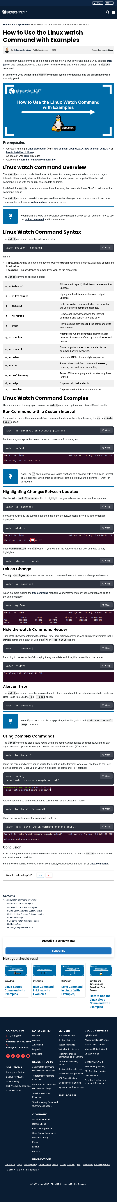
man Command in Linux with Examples (43, 990)
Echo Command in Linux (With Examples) (72, 990)
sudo (26, 156)
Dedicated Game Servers (70, 1069)
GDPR (63, 1164)
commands (102, 50)
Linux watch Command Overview (21, 900)
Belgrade (36, 1049)
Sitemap (71, 1164)
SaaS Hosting (12, 1081)
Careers (36, 1151)
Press (35, 1142)
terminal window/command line (38, 159)
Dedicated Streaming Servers (68, 1063)
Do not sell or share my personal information (95, 1081)
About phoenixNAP (41, 1119)
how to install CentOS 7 (97, 148)
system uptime (39, 202)
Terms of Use (45, 1164)
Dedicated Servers (66, 1040)
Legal (19, 1164)
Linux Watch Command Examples (21, 907)
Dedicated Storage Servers (70, 1073)
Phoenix (36, 1035)
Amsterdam (37, 1045)
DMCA (55, 1164)
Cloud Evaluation (14, 1090)
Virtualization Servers (68, 1049)
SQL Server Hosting (67, 1078)
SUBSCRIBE (58, 950)
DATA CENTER (41, 1031)
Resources (88, 1164)
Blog (79, 1164)
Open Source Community (44, 1133)
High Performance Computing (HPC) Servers (70, 1055)
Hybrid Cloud (91, 1035)
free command (40, 592)
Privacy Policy (30, 1164)
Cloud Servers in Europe (69, 1083)
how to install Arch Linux (19, 152)
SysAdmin (23, 24)
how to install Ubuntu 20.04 (68, 148)
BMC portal (67, 1095)
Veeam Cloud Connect (95, 1044)
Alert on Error (15, 924)
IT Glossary (10, 1170)
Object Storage (92, 1053)
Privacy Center (91, 1075)
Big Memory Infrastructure (70, 1087)
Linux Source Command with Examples (15, 990)
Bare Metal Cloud (66, 1035)
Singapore (37, 1054)
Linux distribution (36, 148)
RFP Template (32, 1170)
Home (6, 24)
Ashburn (36, 1040)
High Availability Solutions (18, 1086)
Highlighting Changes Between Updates (27, 914)
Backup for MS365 (15, 1077)
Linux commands (99, 863)
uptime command (34, 219)
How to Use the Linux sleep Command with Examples (100, 1001)
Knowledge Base (102, 1164)
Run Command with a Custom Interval (26, 911)
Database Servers (66, 1045)
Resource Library (40, 1137)
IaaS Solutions (39, 1124)
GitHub (20, 1170)
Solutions (14, 1067)
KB (13, 24)
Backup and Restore (15, 1072)
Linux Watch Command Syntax (20, 903)
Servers (64, 1031)
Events (35, 1147)
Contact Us (10, 1164)
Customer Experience (42, 1128)
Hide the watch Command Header (24, 921)
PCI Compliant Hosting (95, 1071)
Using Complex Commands (21, 927)
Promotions (41, 1159)
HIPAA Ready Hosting (95, 1066)
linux (110, 50)
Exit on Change (16, 917)
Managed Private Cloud (96, 1049)
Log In (108, 3)
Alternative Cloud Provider (97, 1040)
